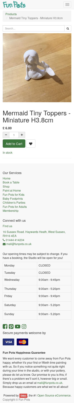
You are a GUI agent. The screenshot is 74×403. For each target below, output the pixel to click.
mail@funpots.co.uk (49, 383)
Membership (10, 211)
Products (11, 14)
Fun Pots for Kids (13, 195)
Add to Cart (14, 143)
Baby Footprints (13, 199)
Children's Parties (14, 203)
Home (6, 178)
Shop (6, 186)
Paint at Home (12, 190)
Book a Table (11, 182)
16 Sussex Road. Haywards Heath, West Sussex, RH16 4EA (34, 234)
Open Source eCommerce (54, 395)
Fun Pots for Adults (15, 207)
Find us (7, 226)
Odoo (23, 395)
